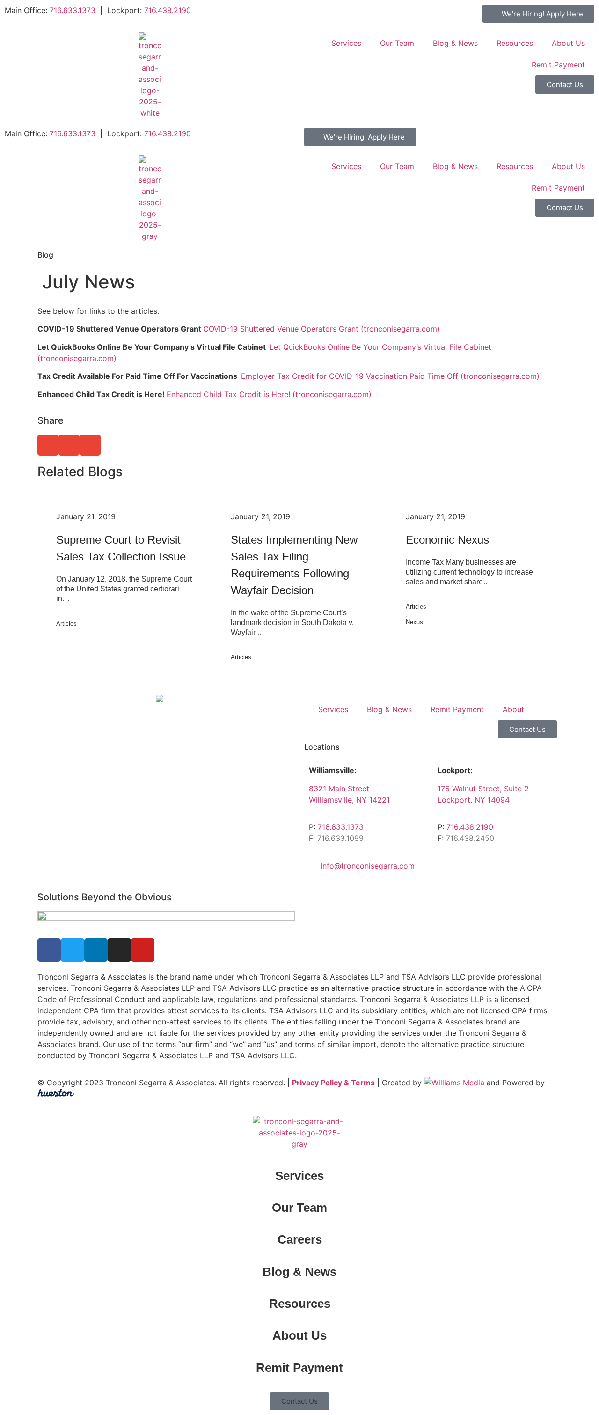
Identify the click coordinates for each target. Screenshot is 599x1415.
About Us (568, 43)
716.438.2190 (167, 10)
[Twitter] (72, 950)
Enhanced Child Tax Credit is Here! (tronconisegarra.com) (269, 394)
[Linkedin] (96, 950)
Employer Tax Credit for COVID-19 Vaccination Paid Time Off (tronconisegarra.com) (390, 376)
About (513, 709)
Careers (300, 1239)
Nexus (414, 622)
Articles (66, 623)
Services (346, 43)
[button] (47, 445)
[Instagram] (119, 950)
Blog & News (455, 43)
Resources (515, 43)
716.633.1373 (72, 10)
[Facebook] (49, 950)
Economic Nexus (447, 539)
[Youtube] (142, 950)
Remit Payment (558, 64)
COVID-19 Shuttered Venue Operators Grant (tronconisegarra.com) (321, 328)
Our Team (397, 43)
